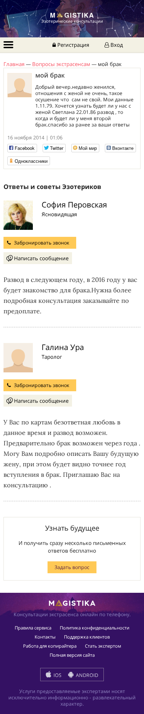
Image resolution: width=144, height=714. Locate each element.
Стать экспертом (103, 646)
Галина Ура (63, 347)
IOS (57, 675)
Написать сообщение (41, 258)
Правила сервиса (33, 628)
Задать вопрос (72, 567)
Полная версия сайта (72, 655)
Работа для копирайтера (50, 646)
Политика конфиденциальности (94, 628)
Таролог (52, 356)
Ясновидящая (59, 214)
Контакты (45, 637)
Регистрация (72, 44)
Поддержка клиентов (87, 637)
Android (86, 675)
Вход (116, 44)
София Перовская (74, 204)
